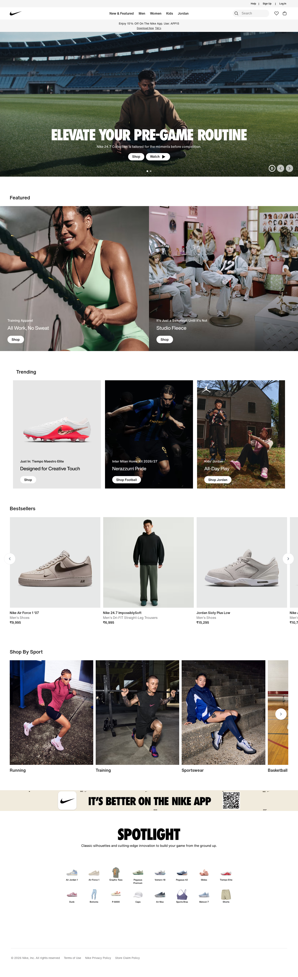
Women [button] (155, 13)
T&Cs (158, 28)
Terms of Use (72, 958)
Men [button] (142, 13)
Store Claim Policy (127, 958)
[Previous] (280, 168)
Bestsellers (22, 508)
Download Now (145, 28)
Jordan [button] (183, 13)
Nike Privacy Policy (98, 958)
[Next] (289, 168)
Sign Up (267, 3)
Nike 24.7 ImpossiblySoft (122, 612)
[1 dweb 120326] (57, 434)
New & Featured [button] (121, 13)
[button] (284, 13)
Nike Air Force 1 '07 (24, 612)
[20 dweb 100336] (223, 278)
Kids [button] (169, 13)
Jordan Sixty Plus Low (213, 612)
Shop (136, 156)
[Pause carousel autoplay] (272, 168)
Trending (26, 371)
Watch (155, 156)
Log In (282, 3)
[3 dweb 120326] (241, 434)
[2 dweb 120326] (137, 712)
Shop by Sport (26, 651)
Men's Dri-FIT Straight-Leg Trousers (130, 617)
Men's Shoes (19, 617)
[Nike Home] (16, 13)
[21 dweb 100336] (74, 278)
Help (253, 3)
